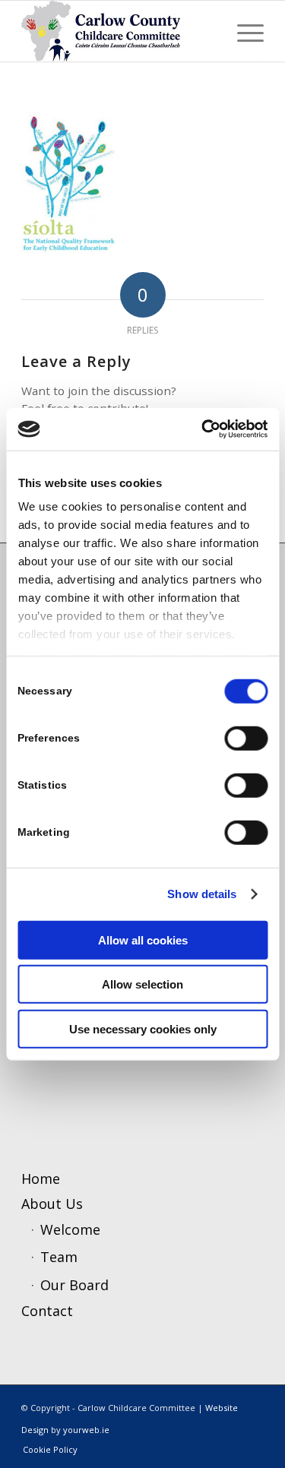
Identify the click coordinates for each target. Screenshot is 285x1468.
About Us (52, 1203)
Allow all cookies (143, 939)
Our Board (74, 1285)
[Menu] (243, 31)
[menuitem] (243, 31)
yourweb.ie (86, 1429)
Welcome (70, 1229)
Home (40, 1178)
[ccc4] (118, 31)
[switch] (246, 738)
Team (59, 1257)
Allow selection (142, 984)
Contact (47, 1311)
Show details (201, 893)
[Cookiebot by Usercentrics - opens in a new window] (203, 429)
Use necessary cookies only (143, 1028)
